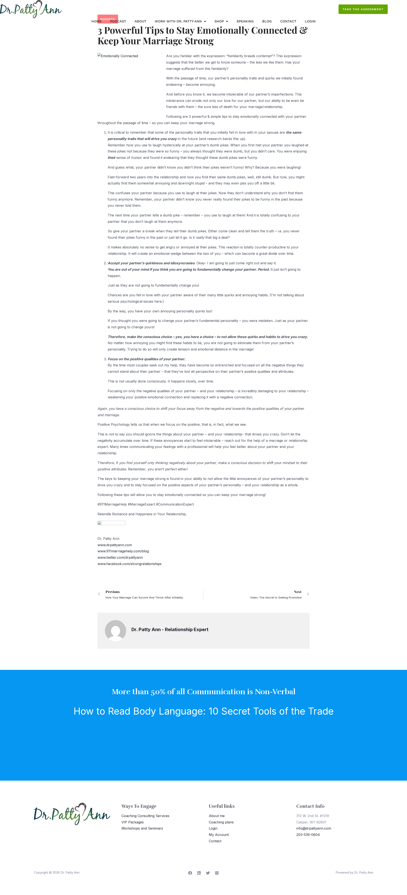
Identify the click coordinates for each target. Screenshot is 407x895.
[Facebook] (190, 873)
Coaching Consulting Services (145, 816)
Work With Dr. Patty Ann (178, 21)
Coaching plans (221, 822)
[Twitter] (208, 873)
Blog (267, 21)
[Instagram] (217, 873)
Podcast (118, 21)
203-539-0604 (308, 835)
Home (96, 21)
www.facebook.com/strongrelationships (130, 564)
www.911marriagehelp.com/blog (123, 551)
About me (217, 816)
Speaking (245, 21)
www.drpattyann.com (115, 545)
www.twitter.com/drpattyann (120, 557)
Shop (219, 21)
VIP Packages (132, 822)
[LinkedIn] (199, 873)
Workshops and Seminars (142, 828)
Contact (288, 21)
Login (310, 21)
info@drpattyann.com (313, 828)
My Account (219, 835)
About (140, 21)
